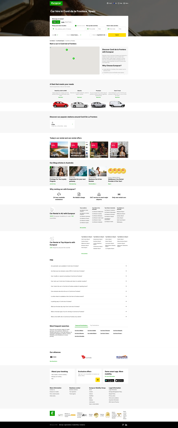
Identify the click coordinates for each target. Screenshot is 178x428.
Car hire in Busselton (118, 330)
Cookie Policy (75, 424)
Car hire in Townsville (105, 333)
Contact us (82, 424)
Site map (61, 424)
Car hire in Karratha (79, 336)
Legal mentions (67, 424)
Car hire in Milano (79, 330)
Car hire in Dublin (92, 330)
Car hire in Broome (79, 333)
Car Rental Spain (60, 40)
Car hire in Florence (105, 330)
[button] (74, 58)
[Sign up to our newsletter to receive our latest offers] (98, 380)
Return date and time (112, 25)
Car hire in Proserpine (118, 333)
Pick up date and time (92, 25)
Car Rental (52, 40)
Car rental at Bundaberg (92, 333)
